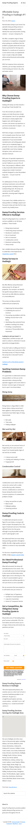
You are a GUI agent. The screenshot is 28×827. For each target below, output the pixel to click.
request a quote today (17, 555)
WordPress (15, 823)
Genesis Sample (16, 822)
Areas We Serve (13, 787)
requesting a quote (7, 254)
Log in (20, 823)
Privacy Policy (20, 672)
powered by (21, 679)
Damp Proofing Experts (10, 3)
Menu (24, 3)
